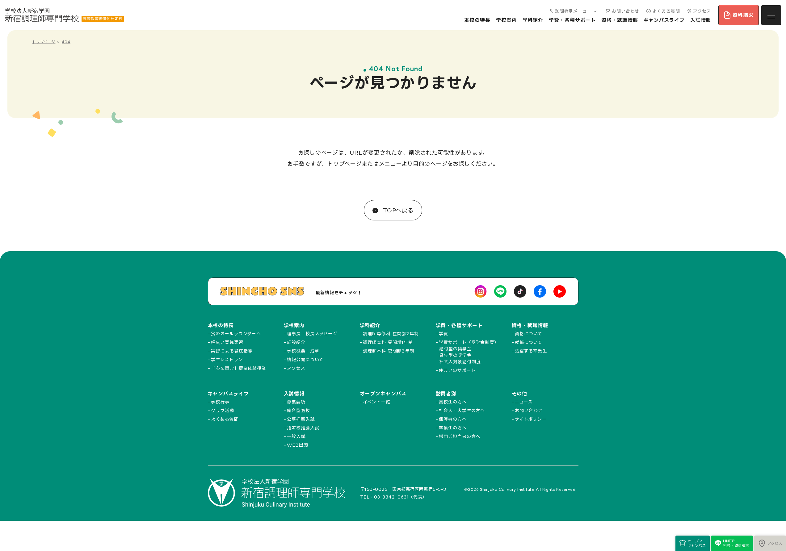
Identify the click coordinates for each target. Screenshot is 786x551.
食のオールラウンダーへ (236, 333)
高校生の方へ (452, 401)
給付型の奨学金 (455, 348)
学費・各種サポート (572, 20)
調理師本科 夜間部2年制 (388, 351)
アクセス (702, 11)
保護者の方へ (452, 419)
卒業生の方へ (452, 427)
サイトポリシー (530, 419)
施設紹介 (296, 342)
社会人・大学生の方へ (462, 410)
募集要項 (296, 401)
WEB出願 (297, 445)
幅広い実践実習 (227, 342)
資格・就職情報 (619, 20)
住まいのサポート (457, 370)
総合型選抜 (298, 410)
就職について (528, 342)
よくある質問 (666, 11)
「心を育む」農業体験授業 (238, 368)
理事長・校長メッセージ (312, 333)
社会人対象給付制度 (460, 361)
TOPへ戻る (397, 210)
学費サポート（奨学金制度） (469, 342)
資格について (528, 333)
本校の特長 (477, 20)
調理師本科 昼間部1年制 (388, 342)
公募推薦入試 (300, 419)
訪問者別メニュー (573, 11)
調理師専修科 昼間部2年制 (391, 333)
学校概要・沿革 (303, 351)
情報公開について (305, 359)
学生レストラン (227, 359)
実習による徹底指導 (231, 351)
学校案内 (506, 20)
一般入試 (296, 436)
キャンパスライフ (664, 20)
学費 (443, 333)
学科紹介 (533, 20)
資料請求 (743, 15)
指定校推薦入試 (303, 427)
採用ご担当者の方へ (459, 436)
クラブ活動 (222, 410)
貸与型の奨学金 (455, 355)
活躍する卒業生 (531, 351)
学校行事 (220, 401)
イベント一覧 (376, 401)
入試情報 (700, 20)
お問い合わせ (625, 11)
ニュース (524, 401)
